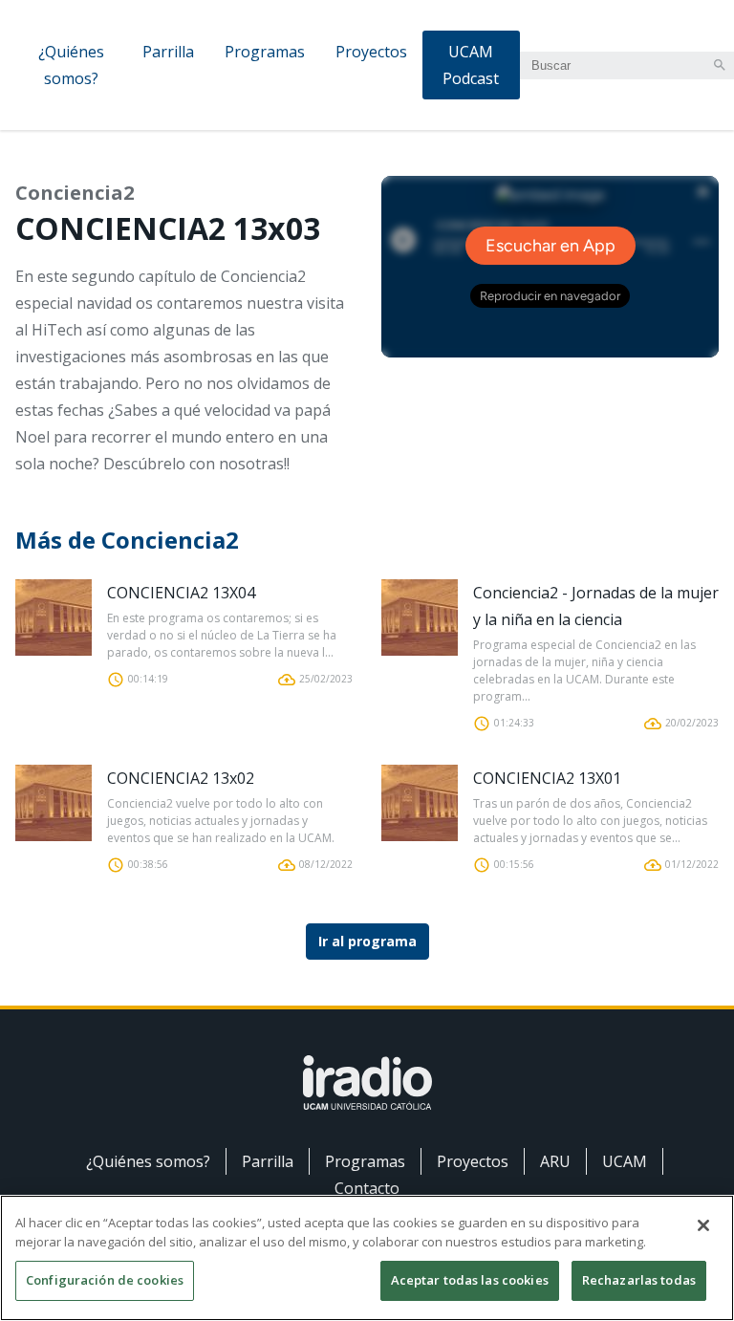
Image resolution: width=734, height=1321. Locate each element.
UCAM (624, 1161)
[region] (367, 1258)
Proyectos (371, 51)
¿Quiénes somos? (71, 65)
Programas (265, 51)
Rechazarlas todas (639, 1280)
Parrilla (168, 51)
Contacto (367, 1188)
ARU (555, 1161)
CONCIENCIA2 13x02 (180, 778)
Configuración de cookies (105, 1280)
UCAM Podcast (471, 65)
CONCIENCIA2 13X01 (547, 778)
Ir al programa (367, 941)
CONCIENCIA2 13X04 (181, 592)
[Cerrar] (703, 1225)
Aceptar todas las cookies (470, 1280)
